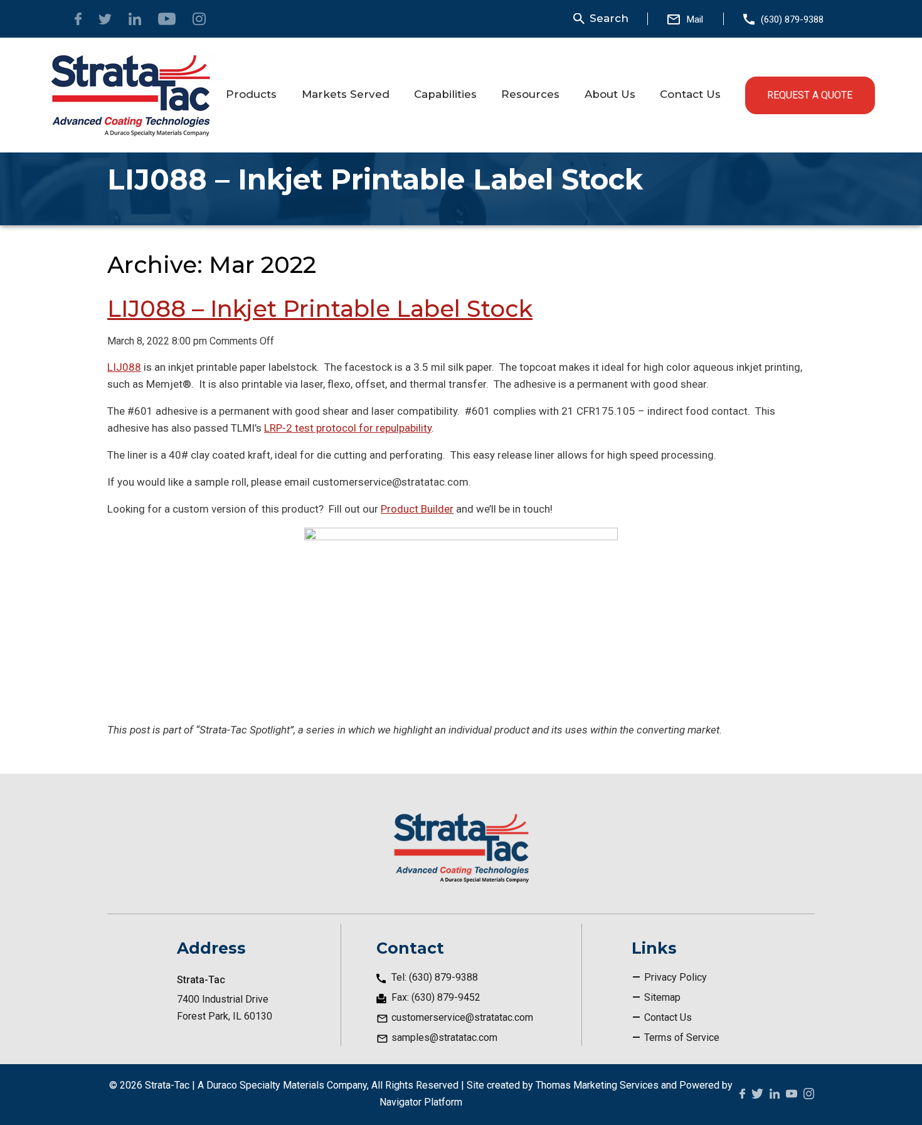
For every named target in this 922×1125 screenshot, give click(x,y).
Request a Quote (809, 95)
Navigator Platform (420, 1102)
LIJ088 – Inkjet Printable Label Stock (320, 308)
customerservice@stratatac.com (462, 1017)
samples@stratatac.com (444, 1037)
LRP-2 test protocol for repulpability (348, 428)
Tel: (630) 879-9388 (434, 977)
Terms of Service (681, 1037)
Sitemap (662, 997)
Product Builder (417, 509)
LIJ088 (124, 367)
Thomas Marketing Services (597, 1085)
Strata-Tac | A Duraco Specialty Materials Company (256, 1085)
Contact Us (668, 1017)
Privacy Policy (675, 977)
